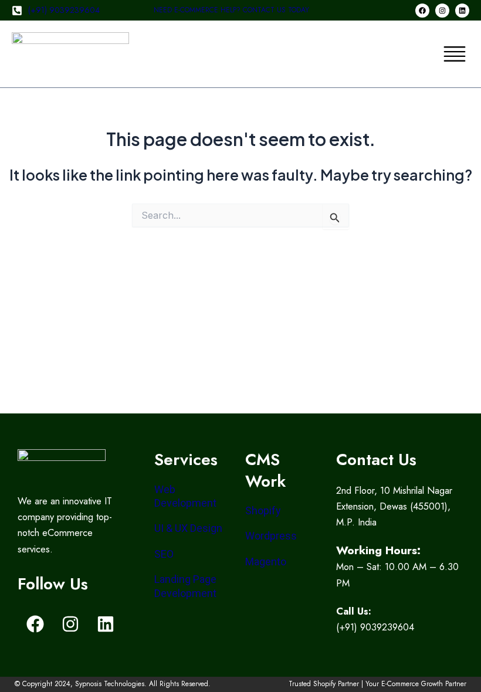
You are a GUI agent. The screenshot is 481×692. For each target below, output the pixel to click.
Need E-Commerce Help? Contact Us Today (231, 10)
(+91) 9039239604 (64, 10)
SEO (164, 554)
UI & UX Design (188, 528)
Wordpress (271, 536)
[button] (454, 54)
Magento (265, 561)
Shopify (263, 510)
